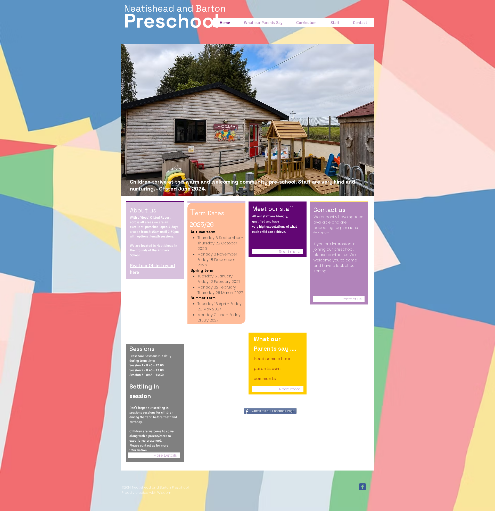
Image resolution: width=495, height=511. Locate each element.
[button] (247, 120)
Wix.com (164, 492)
